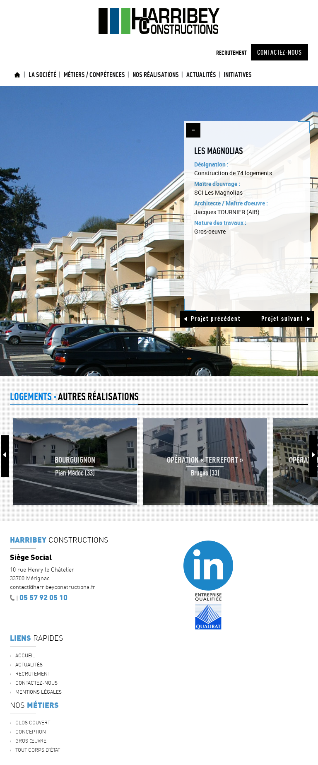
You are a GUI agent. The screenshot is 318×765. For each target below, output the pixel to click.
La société (42, 74)
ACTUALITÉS (201, 74)
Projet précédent (216, 318)
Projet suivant (282, 318)
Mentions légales (38, 692)
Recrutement (231, 52)
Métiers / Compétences (94, 74)
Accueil (17, 75)
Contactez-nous (279, 52)
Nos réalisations (155, 74)
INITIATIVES (238, 74)
